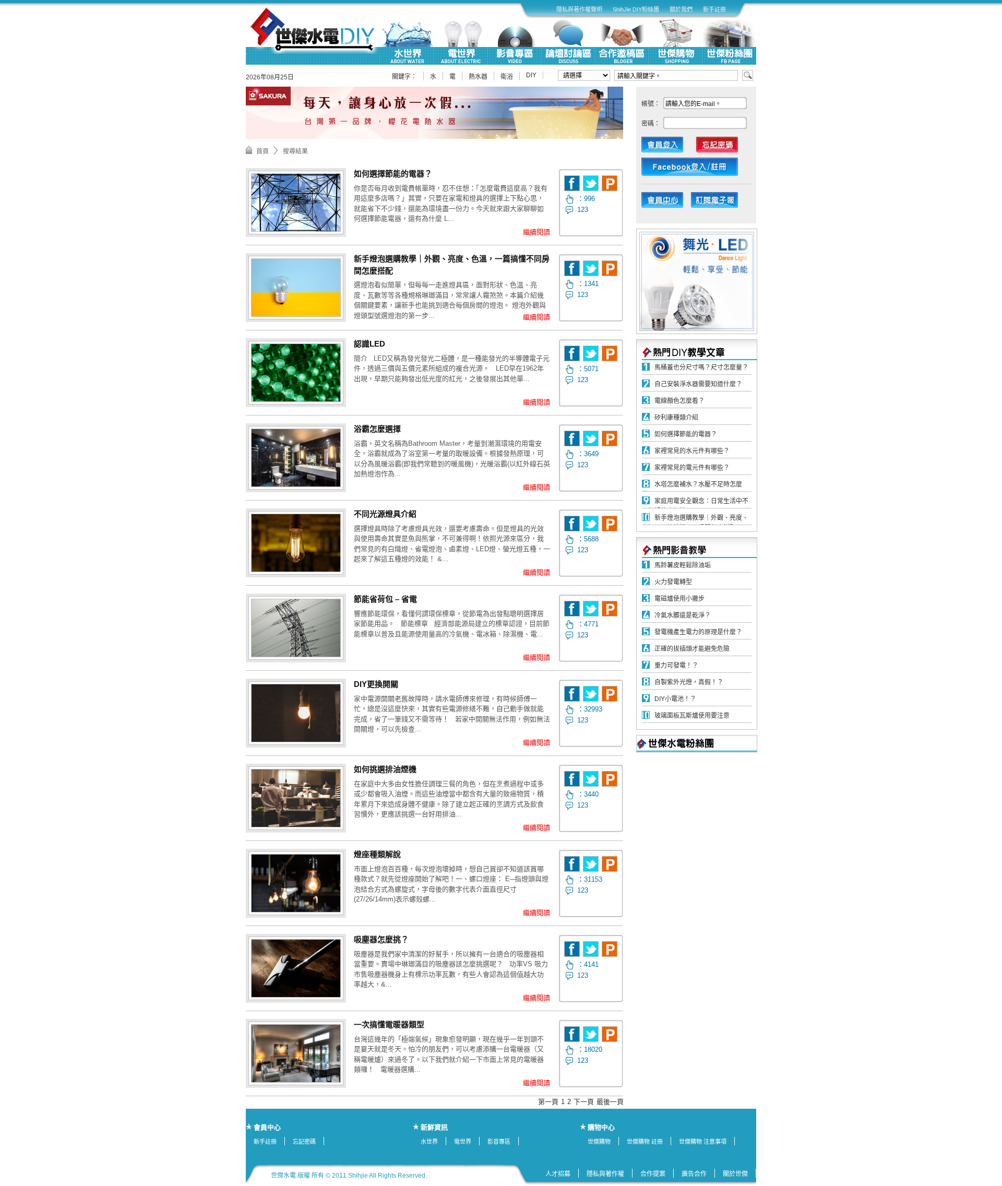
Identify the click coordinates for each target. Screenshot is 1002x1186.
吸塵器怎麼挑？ (381, 939)
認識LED (369, 343)
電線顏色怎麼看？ (679, 401)
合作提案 (652, 1174)
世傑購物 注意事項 (702, 1141)
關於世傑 (735, 1174)
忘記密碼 (304, 1141)
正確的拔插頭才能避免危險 (692, 649)
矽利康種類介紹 (676, 417)
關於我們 (681, 9)
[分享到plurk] (609, 183)
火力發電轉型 (673, 582)
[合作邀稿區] (622, 41)
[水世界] (407, 41)
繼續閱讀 (536, 232)
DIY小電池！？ (675, 699)
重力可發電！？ (676, 665)
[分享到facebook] (572, 183)
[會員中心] (667, 202)
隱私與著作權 (605, 1174)
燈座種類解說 (377, 854)
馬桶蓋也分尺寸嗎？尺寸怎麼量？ (701, 367)
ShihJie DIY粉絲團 (636, 9)
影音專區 (498, 1141)
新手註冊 (714, 9)
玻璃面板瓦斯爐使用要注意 (692, 715)
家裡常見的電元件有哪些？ (692, 467)
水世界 (429, 1141)
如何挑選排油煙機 (385, 769)
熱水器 (478, 76)
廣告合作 (694, 1174)
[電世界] (460, 41)
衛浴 (506, 76)
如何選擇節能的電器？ (393, 173)
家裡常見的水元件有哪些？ (692, 451)
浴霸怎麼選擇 (377, 428)
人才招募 (557, 1174)
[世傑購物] (675, 41)
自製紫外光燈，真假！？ (688, 682)
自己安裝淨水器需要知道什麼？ (698, 384)
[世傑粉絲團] (729, 41)
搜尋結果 (295, 151)
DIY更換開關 (376, 684)
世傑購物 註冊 (645, 1141)
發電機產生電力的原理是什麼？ (698, 632)
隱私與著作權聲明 (579, 9)
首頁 (262, 151)
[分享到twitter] (591, 183)
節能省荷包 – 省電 (385, 599)
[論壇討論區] (568, 41)
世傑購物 (599, 1141)
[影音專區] (514, 41)
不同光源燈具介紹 (385, 513)
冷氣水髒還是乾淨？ (682, 615)
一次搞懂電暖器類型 (389, 1024)
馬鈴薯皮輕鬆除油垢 (682, 565)
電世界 (462, 1141)
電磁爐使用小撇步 (679, 598)
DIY (531, 75)
